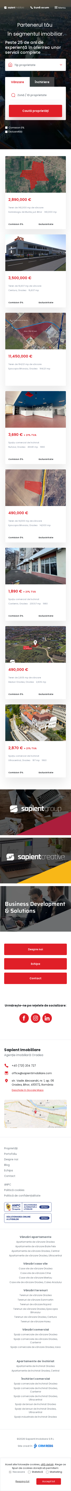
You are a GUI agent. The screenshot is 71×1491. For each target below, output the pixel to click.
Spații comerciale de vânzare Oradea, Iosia (35, 1347)
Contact (35, 978)
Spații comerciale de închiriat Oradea (35, 1383)
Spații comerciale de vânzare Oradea (35, 1334)
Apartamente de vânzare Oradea (35, 1241)
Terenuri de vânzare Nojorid (35, 1304)
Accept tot (48, 1481)
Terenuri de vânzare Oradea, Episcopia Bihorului (35, 1310)
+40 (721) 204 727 (24, 1066)
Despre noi (35, 949)
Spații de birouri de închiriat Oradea (35, 1404)
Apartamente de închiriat (35, 1361)
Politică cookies (14, 1190)
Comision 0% (16, 127)
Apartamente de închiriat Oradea (35, 1366)
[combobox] (35, 65)
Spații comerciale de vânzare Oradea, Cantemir (36, 1340)
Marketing (56, 1472)
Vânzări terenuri (35, 1290)
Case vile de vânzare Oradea (35, 1268)
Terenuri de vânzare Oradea (36, 1295)
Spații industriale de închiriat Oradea (35, 1416)
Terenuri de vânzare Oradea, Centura (35, 1317)
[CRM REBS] (43, 1446)
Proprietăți (11, 1148)
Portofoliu (10, 1154)
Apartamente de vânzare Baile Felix (35, 1246)
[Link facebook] (24, 1018)
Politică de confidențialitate (22, 1195)
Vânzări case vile (35, 1264)
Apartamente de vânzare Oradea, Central (35, 1251)
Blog (7, 1165)
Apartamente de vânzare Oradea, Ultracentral (35, 1255)
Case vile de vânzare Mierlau (35, 1277)
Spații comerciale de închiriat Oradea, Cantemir (36, 1390)
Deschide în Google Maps (28, 1090)
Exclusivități (15, 131)
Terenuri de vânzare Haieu (36, 1321)
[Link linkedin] (47, 1018)
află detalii (47, 1464)
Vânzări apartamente (35, 1237)
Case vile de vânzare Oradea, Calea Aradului (35, 1282)
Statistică (37, 1472)
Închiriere (42, 82)
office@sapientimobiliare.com (32, 1073)
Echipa (35, 964)
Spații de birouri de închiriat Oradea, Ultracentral (35, 1410)
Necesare (19, 1472)
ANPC (7, 1184)
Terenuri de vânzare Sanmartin (35, 1299)
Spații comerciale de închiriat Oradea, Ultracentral (36, 1398)
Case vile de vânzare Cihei (35, 1273)
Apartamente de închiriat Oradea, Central (35, 1370)
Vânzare (17, 82)
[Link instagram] (35, 1018)
